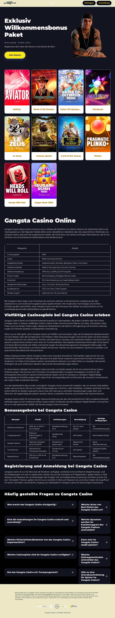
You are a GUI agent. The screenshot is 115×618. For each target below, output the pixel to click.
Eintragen (89, 3)
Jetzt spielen (17, 91)
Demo (17, 84)
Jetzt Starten (15, 55)
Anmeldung (104, 3)
